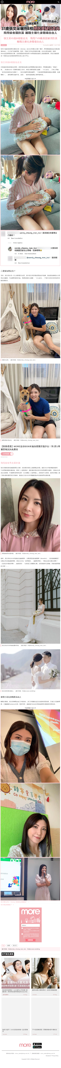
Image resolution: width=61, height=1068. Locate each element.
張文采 (15, 945)
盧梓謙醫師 (5, 994)
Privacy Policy (55, 1055)
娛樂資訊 (3, 45)
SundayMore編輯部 (48, 45)
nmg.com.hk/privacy (28, 930)
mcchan (35, 994)
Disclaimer (48, 1055)
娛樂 (8, 945)
